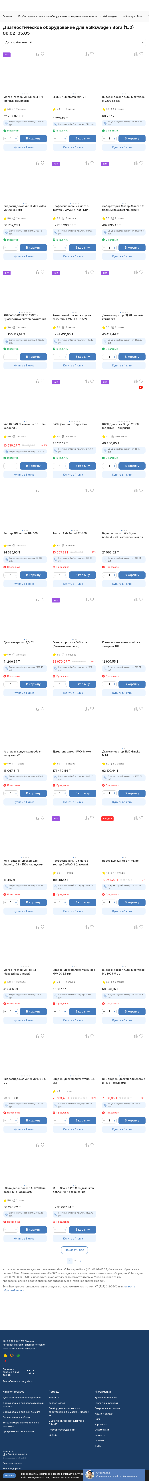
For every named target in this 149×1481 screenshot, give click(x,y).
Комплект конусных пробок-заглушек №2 (121, 644)
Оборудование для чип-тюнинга (21, 1411)
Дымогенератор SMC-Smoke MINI (121, 753)
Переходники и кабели (16, 1417)
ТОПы (98, 1445)
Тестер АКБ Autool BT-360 (70, 533)
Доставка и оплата (106, 1397)
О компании (102, 1429)
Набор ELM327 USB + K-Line (120, 860)
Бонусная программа (107, 1408)
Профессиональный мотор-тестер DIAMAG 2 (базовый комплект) (71, 862)
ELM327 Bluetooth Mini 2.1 (69, 96)
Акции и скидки (104, 1413)
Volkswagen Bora (132, 16)
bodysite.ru (27, 1381)
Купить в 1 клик (24, 147)
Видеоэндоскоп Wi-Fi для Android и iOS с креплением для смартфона (123, 535)
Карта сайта (30, 1372)
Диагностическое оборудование (22, 1397)
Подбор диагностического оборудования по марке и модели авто (57, 16)
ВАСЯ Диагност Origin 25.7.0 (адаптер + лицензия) (120, 426)
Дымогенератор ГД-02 (18, 642)
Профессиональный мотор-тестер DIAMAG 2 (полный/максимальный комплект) (71, 208)
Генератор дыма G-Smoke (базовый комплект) (70, 644)
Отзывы (99, 1440)
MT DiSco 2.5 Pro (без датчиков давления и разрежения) (73, 1189)
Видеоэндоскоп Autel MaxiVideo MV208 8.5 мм (24, 207)
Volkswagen (110, 16)
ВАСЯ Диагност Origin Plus (70, 424)
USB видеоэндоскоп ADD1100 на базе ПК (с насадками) (24, 1189)
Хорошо (9, 1475)
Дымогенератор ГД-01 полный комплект (122, 317)
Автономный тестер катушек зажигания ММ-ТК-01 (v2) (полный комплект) (72, 317)
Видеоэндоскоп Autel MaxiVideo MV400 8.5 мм (74, 971)
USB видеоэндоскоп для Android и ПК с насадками (123, 1080)
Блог (97, 1418)
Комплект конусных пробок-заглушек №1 (22, 753)
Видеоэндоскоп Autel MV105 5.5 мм (73, 1080)
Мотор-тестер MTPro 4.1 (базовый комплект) (19, 971)
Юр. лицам (101, 1424)
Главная (7, 16)
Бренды (53, 1434)
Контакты (54, 1397)
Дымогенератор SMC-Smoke (72, 751)
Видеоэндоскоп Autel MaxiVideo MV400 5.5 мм (123, 971)
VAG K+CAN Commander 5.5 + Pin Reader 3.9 (24, 426)
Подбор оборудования (62, 1429)
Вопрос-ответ (57, 1402)
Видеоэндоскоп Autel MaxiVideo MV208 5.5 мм (123, 98)
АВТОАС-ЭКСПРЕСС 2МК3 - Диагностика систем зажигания (24, 317)
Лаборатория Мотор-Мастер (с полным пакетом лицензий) (123, 207)
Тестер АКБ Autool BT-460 (20, 533)
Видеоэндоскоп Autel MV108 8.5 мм (24, 1080)
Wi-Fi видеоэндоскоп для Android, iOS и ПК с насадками (23, 862)
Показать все (74, 1250)
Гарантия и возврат (106, 1402)
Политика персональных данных (11, 1372)
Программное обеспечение (19, 1431)
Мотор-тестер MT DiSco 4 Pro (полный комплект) (23, 98)
